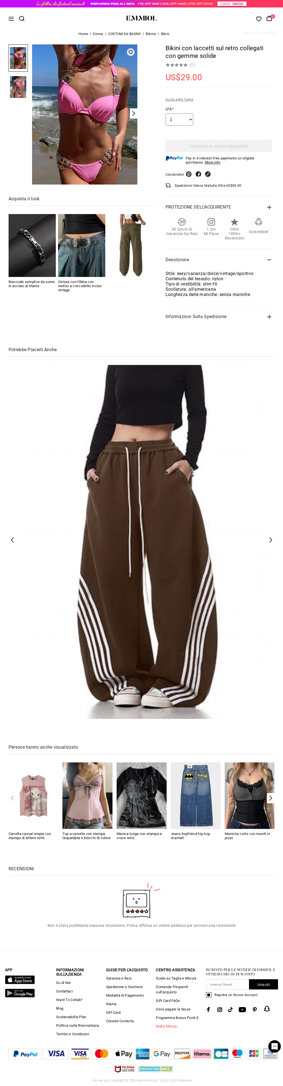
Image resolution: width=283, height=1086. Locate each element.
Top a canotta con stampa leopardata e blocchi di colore (86, 836)
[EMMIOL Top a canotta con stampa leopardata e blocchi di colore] (87, 795)
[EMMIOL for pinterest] (254, 1010)
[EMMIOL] (131, 245)
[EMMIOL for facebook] (208, 1010)
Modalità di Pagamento (125, 995)
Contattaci (64, 991)
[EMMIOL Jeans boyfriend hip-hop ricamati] (196, 795)
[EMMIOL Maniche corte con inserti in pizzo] (250, 795)
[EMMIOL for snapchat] (267, 1009)
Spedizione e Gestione (124, 987)
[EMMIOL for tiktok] (230, 1010)
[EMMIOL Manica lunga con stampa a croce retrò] (142, 795)
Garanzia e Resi (119, 978)
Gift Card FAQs (168, 1001)
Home (83, 34)
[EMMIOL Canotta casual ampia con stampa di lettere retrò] (34, 795)
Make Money (166, 1026)
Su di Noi (63, 983)
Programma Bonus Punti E (177, 1018)
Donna (98, 34)
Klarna (111, 1004)
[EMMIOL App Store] (20, 983)
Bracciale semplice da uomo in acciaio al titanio (32, 284)
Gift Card (113, 1012)
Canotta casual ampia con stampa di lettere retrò (30, 836)
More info (213, 162)
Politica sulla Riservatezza (77, 1025)
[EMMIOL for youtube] (242, 1010)
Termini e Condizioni (72, 1034)
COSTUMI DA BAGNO (124, 34)
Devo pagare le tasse (173, 1009)
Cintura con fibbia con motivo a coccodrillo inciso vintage (80, 286)
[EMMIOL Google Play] (20, 996)
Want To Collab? (69, 1000)
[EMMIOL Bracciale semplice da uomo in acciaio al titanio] (32, 245)
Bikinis (151, 34)
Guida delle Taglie (179, 100)
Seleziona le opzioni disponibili (218, 145)
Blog (59, 1008)
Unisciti (263, 985)
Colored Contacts (120, 1021)
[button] (270, 798)
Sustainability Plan (71, 1017)
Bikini (165, 34)
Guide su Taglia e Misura (176, 978)
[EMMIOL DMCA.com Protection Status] (155, 1072)
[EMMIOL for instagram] (219, 1010)
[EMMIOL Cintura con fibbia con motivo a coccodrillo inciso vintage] (81, 245)
